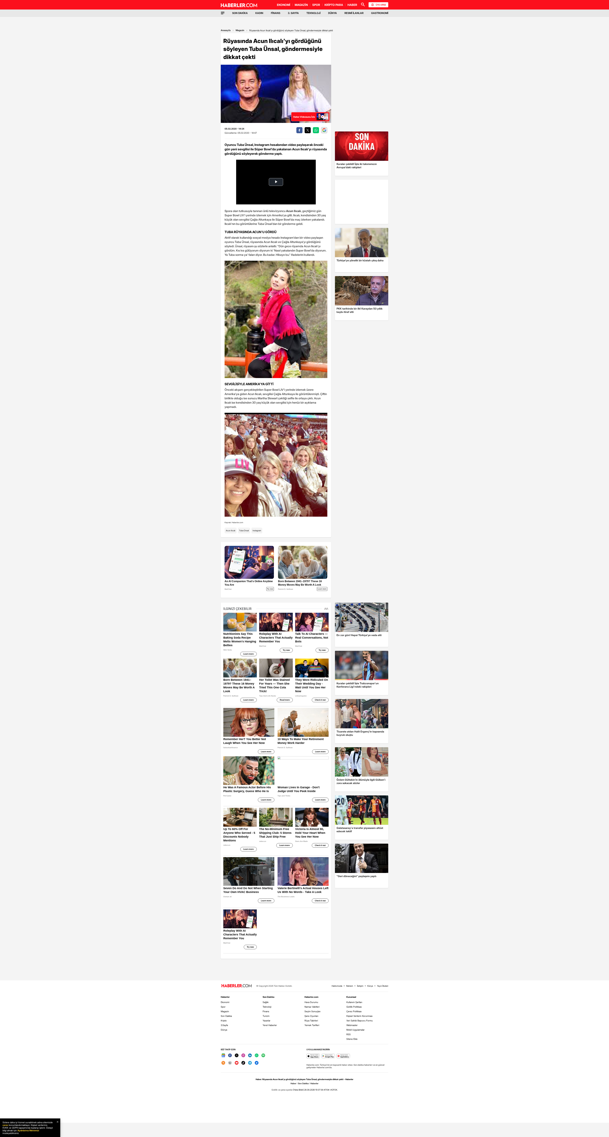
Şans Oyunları (311, 1016)
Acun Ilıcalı (230, 530)
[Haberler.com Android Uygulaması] (328, 1056)
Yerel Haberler (270, 1025)
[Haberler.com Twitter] (236, 1055)
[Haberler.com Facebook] (229, 1055)
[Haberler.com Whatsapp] (256, 1055)
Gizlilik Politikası (354, 1006)
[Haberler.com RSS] (223, 1063)
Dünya (224, 1029)
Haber (293, 1083)
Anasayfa (226, 30)
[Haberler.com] (236, 986)
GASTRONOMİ (379, 13)
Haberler (225, 997)
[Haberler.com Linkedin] (249, 1055)
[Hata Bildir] (298, 1089)
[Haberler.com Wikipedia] (229, 1063)
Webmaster (352, 1025)
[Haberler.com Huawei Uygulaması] (343, 1056)
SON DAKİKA (240, 13)
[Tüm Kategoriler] (223, 13)
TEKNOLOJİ (313, 13)
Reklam (349, 986)
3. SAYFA (293, 13)
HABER (352, 5)
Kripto (224, 1020)
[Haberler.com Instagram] (243, 1055)
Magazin (240, 30)
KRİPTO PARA (333, 5)
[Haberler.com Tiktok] (243, 1063)
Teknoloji (267, 1006)
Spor (223, 1006)
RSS (348, 1034)
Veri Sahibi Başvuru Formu (359, 1020)
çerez (5, 1125)
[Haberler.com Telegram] (249, 1063)
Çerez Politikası (354, 1011)
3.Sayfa (224, 1025)
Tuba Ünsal (244, 530)
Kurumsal (351, 997)
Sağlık (265, 1002)
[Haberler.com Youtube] (236, 1063)
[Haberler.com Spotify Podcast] (263, 1055)
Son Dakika (226, 1016)
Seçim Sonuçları (312, 1011)
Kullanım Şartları (354, 1002)
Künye (370, 986)
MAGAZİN (301, 5)
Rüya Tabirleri (311, 1020)
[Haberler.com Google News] (223, 1055)
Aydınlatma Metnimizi (28, 1130)
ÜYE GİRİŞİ (381, 4)
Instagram (257, 530)
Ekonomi (225, 1002)
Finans (266, 1011)
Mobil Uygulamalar (355, 1029)
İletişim (360, 986)
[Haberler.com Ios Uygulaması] (313, 1056)
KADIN (259, 13)
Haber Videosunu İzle (304, 116)
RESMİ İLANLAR (353, 13)
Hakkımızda (337, 986)
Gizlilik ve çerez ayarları (282, 1089)
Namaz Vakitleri (312, 1006)
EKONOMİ (283, 5)
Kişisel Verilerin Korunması (359, 1016)
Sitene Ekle (351, 1039)
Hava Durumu (311, 1002)
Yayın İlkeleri (382, 986)
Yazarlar (266, 1020)
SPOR (316, 5)
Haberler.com (311, 997)
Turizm (266, 1016)
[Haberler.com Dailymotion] (256, 1063)
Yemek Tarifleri (311, 1025)
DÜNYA (332, 13)
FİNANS (275, 13)
